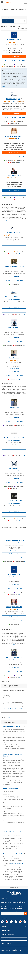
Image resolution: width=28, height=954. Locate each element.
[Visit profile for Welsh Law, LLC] (14, 353)
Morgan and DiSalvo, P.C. (14, 297)
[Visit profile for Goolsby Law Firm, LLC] (14, 602)
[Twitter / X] (11, 921)
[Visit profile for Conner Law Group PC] (14, 652)
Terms (2, 950)
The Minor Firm (14, 468)
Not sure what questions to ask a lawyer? (12, 832)
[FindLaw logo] (7, 2)
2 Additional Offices (14, 368)
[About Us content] (25, 926)
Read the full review (7, 220)
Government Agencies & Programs (11, 698)
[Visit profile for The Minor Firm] (14, 463)
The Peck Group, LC (13, 99)
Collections (6, 702)
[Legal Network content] (25, 943)
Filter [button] (4, 12)
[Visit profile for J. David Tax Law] (14, 35)
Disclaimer (13, 950)
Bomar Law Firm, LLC (14, 327)
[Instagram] (16, 921)
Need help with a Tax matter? (11, 726)
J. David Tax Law (13, 40)
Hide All (8, 717)
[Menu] (2, 2)
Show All (3, 717)
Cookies (20, 950)
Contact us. (6, 903)
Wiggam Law (14, 407)
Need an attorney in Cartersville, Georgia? (12, 755)
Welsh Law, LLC (14, 358)
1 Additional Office (14, 550)
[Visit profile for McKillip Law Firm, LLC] (14, 496)
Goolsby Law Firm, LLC (14, 607)
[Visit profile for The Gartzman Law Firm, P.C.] (14, 433)
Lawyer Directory (4, 5)
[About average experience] (25, 66)
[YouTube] (7, 921)
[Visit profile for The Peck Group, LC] (14, 94)
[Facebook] (2, 921)
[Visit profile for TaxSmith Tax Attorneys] (14, 131)
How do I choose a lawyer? (10, 788)
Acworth (4, 708)
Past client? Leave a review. (14, 269)
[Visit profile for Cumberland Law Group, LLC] (14, 261)
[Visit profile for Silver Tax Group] (14, 170)
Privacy (7, 950)
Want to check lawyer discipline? (12, 854)
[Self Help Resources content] (25, 934)
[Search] (25, 2)
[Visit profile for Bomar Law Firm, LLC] (14, 322)
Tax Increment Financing (16, 702)
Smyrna (4, 709)
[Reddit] (20, 921)
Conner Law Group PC (14, 657)
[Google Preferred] (25, 921)
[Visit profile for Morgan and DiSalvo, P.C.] (14, 292)
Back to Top (14, 887)
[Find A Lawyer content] (25, 930)
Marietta (21, 708)
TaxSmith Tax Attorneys (12, 136)
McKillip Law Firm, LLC (14, 501)
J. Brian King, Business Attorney (14, 540)
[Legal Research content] (25, 939)
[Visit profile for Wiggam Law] (14, 402)
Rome (16, 708)
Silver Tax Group (13, 175)
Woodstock (10, 708)
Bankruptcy (6, 695)
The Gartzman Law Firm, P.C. (14, 438)
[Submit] (25, 913)
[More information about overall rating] (18, 42)
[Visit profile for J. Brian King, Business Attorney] (14, 535)
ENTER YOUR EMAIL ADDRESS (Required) (10, 911)
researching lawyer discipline (17, 863)
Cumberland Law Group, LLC (14, 266)
